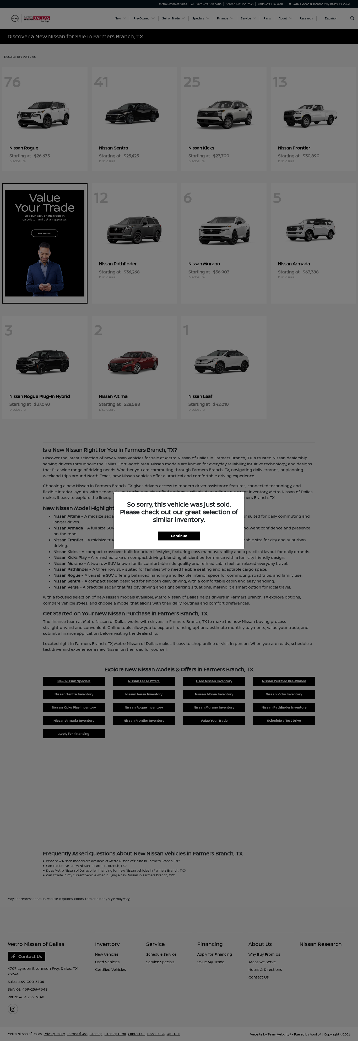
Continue (179, 535)
